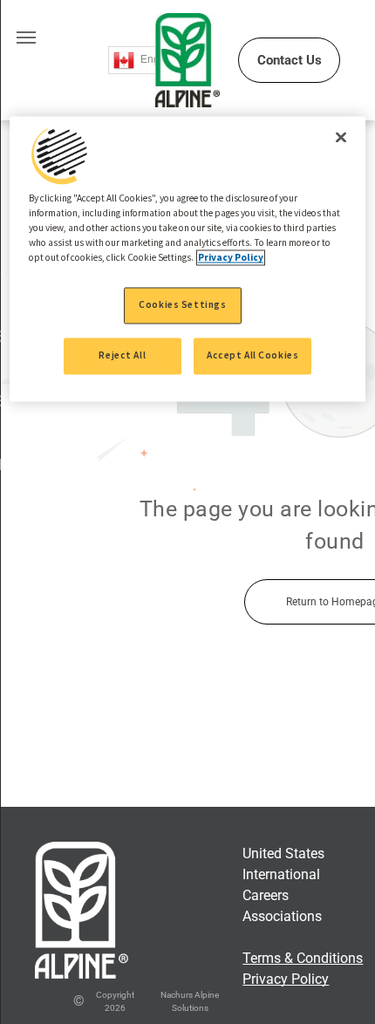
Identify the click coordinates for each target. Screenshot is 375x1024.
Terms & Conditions (302, 958)
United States (283, 853)
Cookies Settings (182, 305)
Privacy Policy (285, 979)
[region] (188, 259)
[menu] (26, 37)
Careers (265, 895)
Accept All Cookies (252, 356)
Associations (282, 916)
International (281, 874)
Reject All (122, 356)
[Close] (341, 138)
